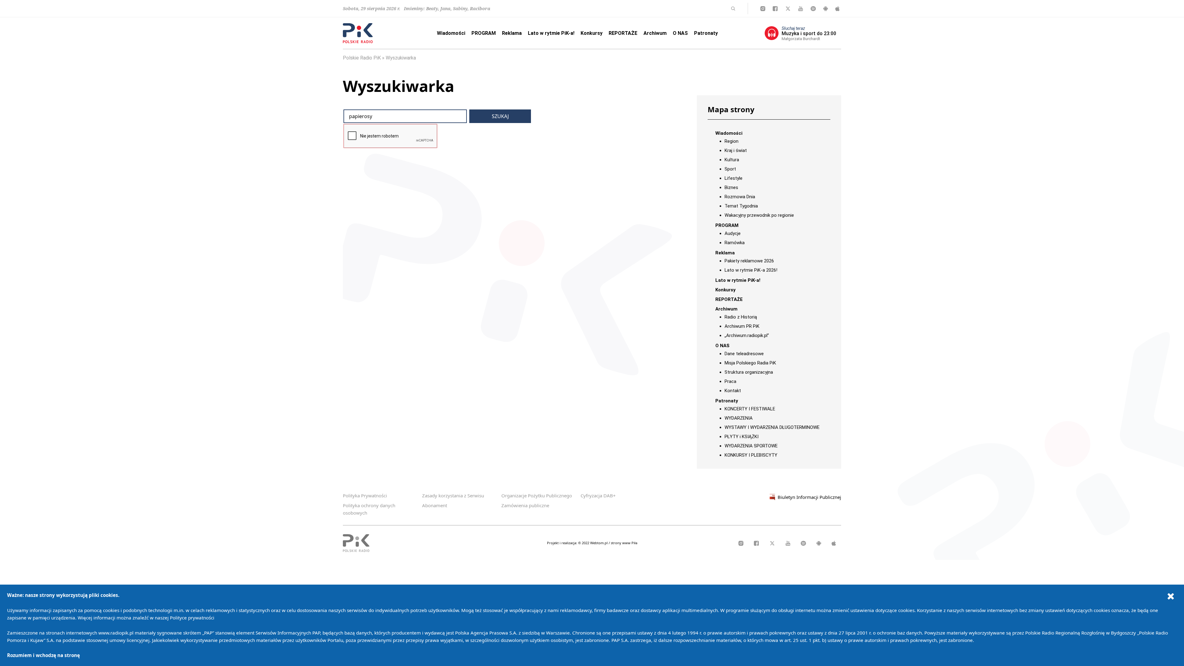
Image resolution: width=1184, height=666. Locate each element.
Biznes (731, 187)
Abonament (434, 505)
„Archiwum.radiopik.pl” (747, 335)
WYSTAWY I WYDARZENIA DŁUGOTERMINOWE (772, 427)
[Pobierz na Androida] (825, 8)
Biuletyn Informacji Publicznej (809, 497)
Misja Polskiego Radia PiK (750, 363)
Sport (730, 169)
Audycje (733, 233)
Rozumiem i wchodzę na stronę (43, 655)
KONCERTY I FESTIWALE (750, 409)
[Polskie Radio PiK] (358, 33)
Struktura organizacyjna (749, 372)
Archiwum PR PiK (742, 326)
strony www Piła (624, 543)
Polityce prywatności (192, 618)
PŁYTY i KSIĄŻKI (741, 436)
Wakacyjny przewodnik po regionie (759, 215)
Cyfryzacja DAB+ (598, 495)
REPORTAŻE (623, 33)
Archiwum (655, 33)
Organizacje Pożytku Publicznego (536, 495)
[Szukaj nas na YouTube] (800, 8)
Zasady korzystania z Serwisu (453, 495)
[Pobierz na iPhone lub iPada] (837, 8)
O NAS (680, 33)
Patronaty (706, 33)
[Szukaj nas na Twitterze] (788, 8)
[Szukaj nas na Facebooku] (775, 8)
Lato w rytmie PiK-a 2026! (751, 270)
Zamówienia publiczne (525, 505)
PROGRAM (483, 33)
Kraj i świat (736, 150)
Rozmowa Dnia (740, 196)
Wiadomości (451, 33)
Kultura (732, 159)
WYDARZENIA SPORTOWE (751, 446)
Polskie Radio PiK (362, 58)
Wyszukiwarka (401, 58)
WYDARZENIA (739, 418)
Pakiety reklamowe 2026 (749, 261)
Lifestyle (733, 178)
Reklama (512, 33)
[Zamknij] (1171, 596)
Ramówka (735, 242)
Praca (730, 381)
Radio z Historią (741, 317)
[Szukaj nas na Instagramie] (762, 8)
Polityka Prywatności (365, 495)
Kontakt (733, 390)
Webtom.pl (599, 543)
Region (731, 141)
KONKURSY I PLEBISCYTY (751, 455)
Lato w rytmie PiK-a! (551, 33)
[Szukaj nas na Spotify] (813, 8)
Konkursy (591, 33)
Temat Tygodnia (741, 206)
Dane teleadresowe (744, 353)
